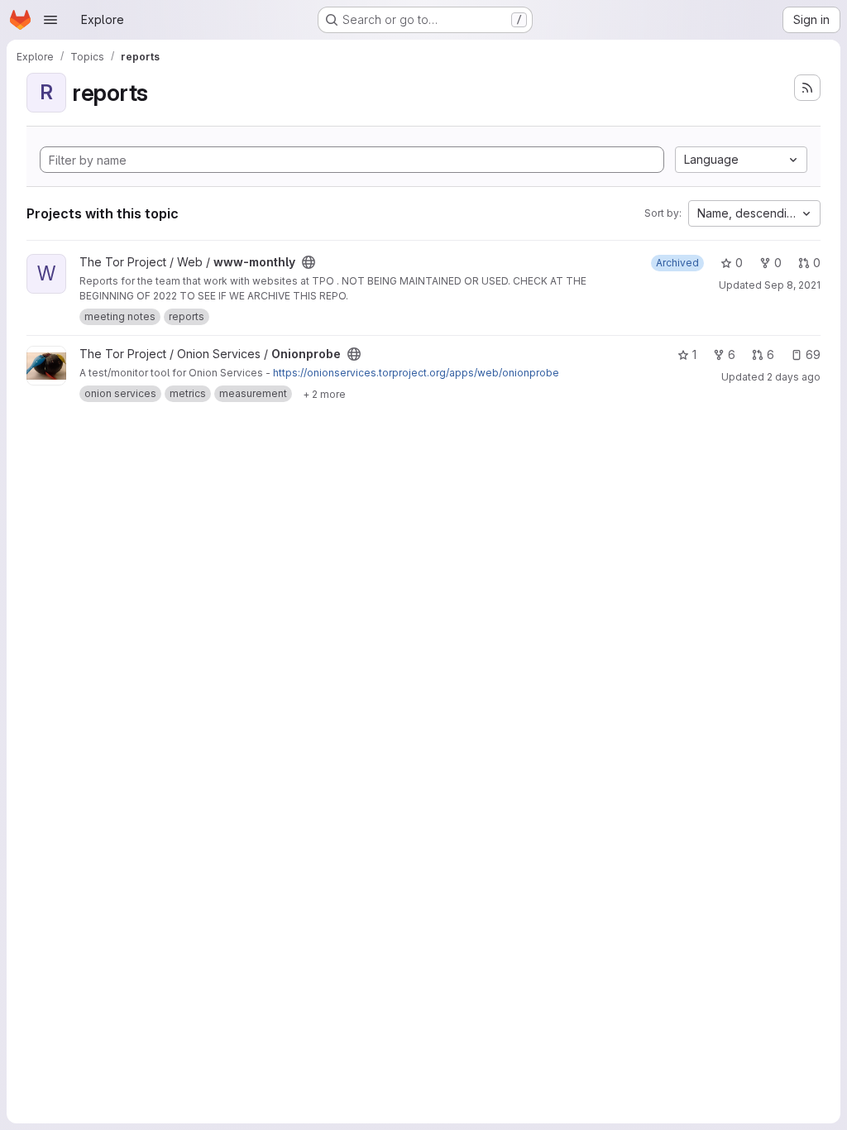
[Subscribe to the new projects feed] (807, 87)
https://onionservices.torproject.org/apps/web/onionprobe (416, 372)
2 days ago (794, 377)
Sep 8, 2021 (792, 285)
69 (813, 354)
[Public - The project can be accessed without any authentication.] (308, 262)
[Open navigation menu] (50, 20)
